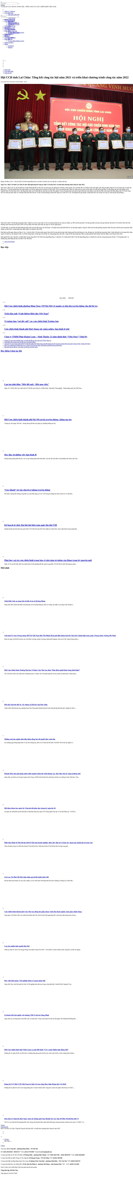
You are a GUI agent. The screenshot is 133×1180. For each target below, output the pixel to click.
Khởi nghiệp (11, 29)
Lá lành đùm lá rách (13, 24)
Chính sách (7, 26)
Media (6, 44)
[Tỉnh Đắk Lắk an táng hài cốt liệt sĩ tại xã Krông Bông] (17, 597)
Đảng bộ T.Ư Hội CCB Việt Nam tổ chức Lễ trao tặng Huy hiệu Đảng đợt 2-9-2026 (35, 1084)
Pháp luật (7, 39)
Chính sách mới (12, 31)
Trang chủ (7, 69)
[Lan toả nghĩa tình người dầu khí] (17, 942)
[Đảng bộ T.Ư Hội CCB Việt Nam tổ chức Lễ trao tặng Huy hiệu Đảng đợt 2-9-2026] (17, 1080)
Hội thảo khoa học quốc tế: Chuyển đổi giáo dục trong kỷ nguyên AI (30, 808)
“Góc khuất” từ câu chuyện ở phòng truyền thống (27, 490)
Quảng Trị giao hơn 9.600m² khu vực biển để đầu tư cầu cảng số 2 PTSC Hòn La (27, 340)
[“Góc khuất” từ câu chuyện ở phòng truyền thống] (17, 486)
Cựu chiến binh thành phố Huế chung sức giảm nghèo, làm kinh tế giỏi (36, 329)
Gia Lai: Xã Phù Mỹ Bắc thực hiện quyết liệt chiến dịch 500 (26, 877)
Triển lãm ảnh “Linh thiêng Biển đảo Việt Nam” (26, 313)
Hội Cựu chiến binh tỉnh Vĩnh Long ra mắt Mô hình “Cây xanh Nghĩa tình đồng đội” (36, 1050)
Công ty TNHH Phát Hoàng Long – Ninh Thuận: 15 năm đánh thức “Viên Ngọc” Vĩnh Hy (45, 337)
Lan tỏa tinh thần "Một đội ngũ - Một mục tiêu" (26, 384)
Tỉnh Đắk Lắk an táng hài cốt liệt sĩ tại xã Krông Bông (20, 342)
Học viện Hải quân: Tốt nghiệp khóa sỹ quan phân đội (24, 981)
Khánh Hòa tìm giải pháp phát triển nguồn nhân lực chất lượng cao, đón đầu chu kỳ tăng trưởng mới (42, 774)
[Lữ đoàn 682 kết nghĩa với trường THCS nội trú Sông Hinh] (17, 1011)
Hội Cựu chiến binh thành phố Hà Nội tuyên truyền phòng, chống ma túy (38, 419)
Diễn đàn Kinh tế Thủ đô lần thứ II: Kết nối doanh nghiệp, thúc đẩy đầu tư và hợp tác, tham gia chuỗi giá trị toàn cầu (48, 843)
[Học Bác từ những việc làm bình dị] (17, 451)
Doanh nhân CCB (9, 28)
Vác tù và (10, 24)
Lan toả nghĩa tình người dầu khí (16, 946)
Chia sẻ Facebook (9, 241)
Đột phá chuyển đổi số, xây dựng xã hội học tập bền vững (21, 347)
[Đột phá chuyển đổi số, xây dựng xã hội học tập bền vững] (17, 701)
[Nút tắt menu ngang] (11, 1141)
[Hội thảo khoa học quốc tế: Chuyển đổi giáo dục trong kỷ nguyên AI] (17, 804)
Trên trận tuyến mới (13, 14)
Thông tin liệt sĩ (8, 42)
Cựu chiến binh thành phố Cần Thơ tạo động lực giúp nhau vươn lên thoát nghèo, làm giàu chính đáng (43, 912)
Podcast (10, 39)
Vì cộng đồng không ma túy (16, 41)
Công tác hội (11, 18)
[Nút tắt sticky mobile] (1, 1136)
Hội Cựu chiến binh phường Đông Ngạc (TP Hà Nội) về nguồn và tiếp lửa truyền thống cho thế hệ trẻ (51, 306)
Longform (11, 46)
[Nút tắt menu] (1, 15)
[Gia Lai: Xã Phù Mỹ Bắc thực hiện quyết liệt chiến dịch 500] (17, 873)
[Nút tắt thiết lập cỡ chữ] (5, 60)
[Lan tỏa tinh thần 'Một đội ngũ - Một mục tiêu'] (17, 380)
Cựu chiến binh (8, 13)
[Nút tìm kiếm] (18, 3)
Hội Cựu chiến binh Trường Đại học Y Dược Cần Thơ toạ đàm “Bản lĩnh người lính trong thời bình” (33, 345)
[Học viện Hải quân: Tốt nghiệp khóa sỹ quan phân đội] (17, 977)
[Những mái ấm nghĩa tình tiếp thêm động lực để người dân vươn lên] (17, 735)
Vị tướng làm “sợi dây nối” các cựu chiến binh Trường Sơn (31, 321)
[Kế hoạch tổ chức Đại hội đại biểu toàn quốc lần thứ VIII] (17, 521)
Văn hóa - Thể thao (9, 37)
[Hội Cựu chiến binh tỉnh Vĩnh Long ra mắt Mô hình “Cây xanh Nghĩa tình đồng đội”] (17, 1046)
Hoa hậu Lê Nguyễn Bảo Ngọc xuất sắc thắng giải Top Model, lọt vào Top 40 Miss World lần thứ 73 (41, 1119)
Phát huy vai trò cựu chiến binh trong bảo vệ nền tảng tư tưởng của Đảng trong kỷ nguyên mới (48, 560)
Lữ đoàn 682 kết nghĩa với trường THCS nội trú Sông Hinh (26, 1015)
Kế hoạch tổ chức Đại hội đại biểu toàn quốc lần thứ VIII (30, 525)
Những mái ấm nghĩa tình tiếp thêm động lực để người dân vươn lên (29, 739)
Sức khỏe (7, 36)
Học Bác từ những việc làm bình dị (20, 455)
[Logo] (3, 5)
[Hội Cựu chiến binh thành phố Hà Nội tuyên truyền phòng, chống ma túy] (17, 415)
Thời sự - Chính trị (9, 11)
